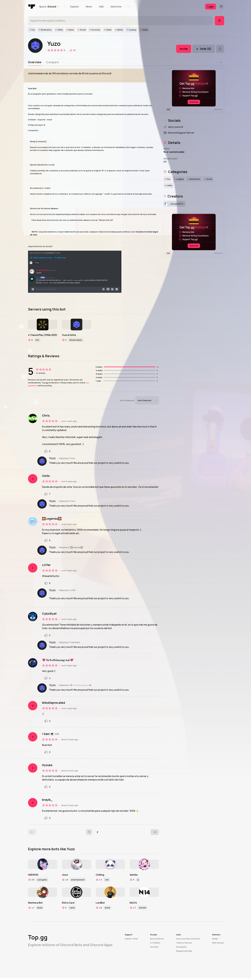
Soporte (41, 119)
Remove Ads (218, 109)
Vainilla (134, 874)
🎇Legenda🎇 (52, 518)
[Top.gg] (32, 6)
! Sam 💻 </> (50, 734)
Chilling (100, 874)
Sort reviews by (127, 400)
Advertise (115, 6)
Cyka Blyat (49, 613)
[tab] (34, 62)
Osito (46, 476)
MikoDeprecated (53, 702)
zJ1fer (46, 565)
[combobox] (147, 400)
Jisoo (65, 874)
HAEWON (33, 874)
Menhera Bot (35, 902)
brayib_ (47, 799)
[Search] (219, 20)
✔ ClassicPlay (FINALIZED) (42, 335)
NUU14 (133, 902)
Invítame (32, 119)
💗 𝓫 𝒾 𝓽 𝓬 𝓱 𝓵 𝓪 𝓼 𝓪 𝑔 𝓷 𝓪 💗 (58, 660)
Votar (49, 119)
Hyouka (47, 765)
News (89, 6)
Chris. (46, 415)
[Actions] (221, 62)
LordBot (100, 902)
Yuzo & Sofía (69, 335)
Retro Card (68, 902)
